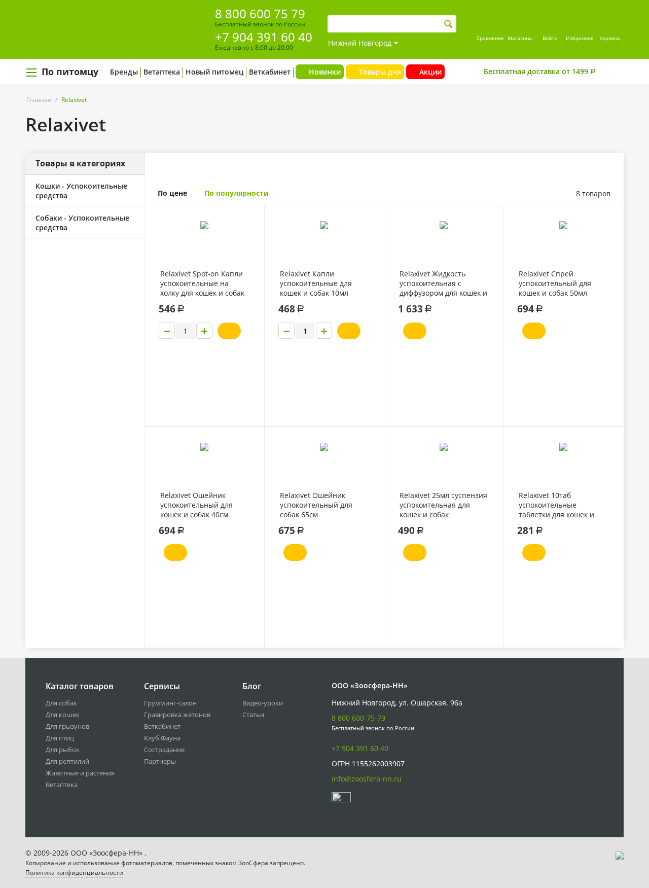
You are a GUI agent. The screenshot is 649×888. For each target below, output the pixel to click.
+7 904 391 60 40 (263, 36)
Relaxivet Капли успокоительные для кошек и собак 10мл (316, 283)
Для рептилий (67, 761)
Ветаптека (161, 72)
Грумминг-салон (170, 702)
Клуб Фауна (162, 737)
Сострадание (164, 749)
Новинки (325, 72)
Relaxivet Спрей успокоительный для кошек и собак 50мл (555, 283)
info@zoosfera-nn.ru (367, 779)
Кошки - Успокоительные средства (81, 190)
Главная (38, 99)
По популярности (236, 193)
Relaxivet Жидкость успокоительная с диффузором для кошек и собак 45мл (443, 283)
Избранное (580, 38)
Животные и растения (80, 772)
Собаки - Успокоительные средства (82, 222)
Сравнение (490, 38)
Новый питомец (214, 72)
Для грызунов (67, 726)
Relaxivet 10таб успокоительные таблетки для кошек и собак (556, 505)
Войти (550, 38)
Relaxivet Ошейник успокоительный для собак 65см (316, 504)
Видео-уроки (262, 702)
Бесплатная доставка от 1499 (540, 71)
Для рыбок (63, 749)
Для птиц (60, 737)
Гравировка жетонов (177, 714)
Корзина (609, 38)
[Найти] (448, 24)
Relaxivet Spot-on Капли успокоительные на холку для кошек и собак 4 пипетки (202, 283)
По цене (172, 193)
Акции (430, 72)
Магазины (520, 38)
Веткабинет (270, 72)
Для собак (61, 702)
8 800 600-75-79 (358, 718)
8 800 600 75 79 (260, 13)
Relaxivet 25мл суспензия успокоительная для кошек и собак (443, 504)
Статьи (253, 714)
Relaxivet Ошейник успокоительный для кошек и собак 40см (196, 504)
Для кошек (63, 714)
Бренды (124, 72)
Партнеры (160, 761)
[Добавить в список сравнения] (248, 235)
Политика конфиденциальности (74, 872)
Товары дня (380, 72)
